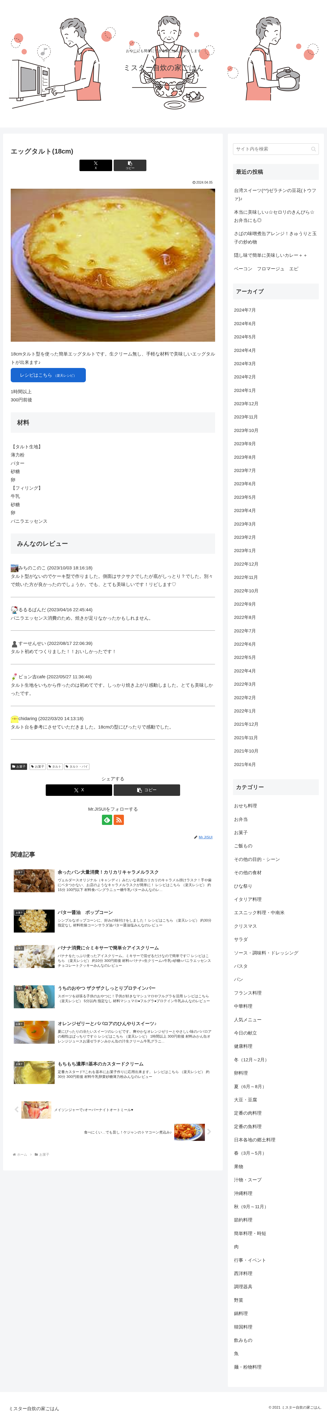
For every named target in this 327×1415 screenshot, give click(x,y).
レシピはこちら (48, 375)
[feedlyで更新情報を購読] (107, 820)
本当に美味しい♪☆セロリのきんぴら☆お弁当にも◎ (274, 216)
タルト (56, 766)
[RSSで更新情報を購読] (119, 820)
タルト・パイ (78, 766)
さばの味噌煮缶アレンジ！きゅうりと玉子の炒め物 (275, 237)
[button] (130, 165)
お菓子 (21, 766)
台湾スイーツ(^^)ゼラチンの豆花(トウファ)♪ (275, 194)
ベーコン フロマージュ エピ (266, 268)
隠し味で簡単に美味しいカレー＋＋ (271, 255)
